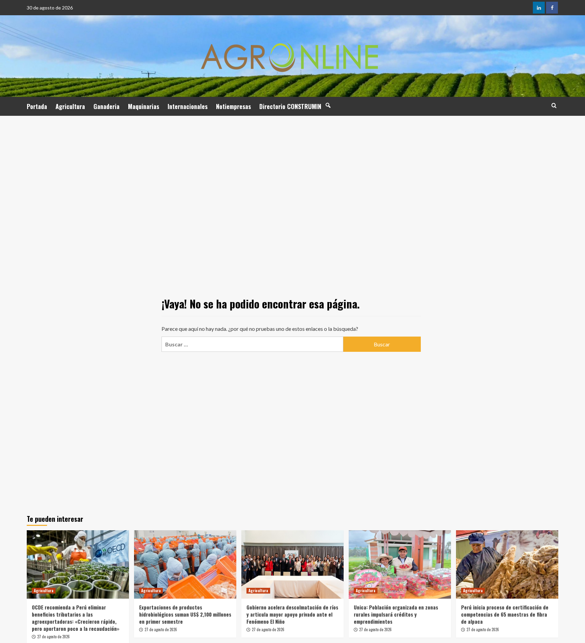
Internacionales (188, 106)
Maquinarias (143, 106)
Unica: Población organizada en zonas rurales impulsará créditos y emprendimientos (396, 614)
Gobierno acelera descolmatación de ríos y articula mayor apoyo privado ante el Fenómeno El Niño (292, 614)
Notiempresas (233, 106)
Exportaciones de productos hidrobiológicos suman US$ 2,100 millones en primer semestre (185, 614)
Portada (37, 106)
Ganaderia (106, 106)
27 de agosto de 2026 (53, 636)
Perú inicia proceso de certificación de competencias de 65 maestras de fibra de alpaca (504, 614)
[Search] (554, 105)
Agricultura (70, 106)
